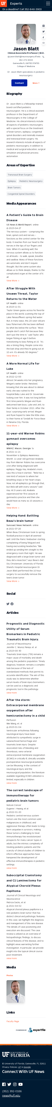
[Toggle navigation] (48, 3)
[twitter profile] (7, 603)
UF (19, 1066)
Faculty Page (12, 1021)
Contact (19, 82)
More (35, 83)
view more (11, 692)
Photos (9, 975)
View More (12, 280)
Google (27, 1066)
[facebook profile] (12, 603)
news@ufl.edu (11, 1095)
